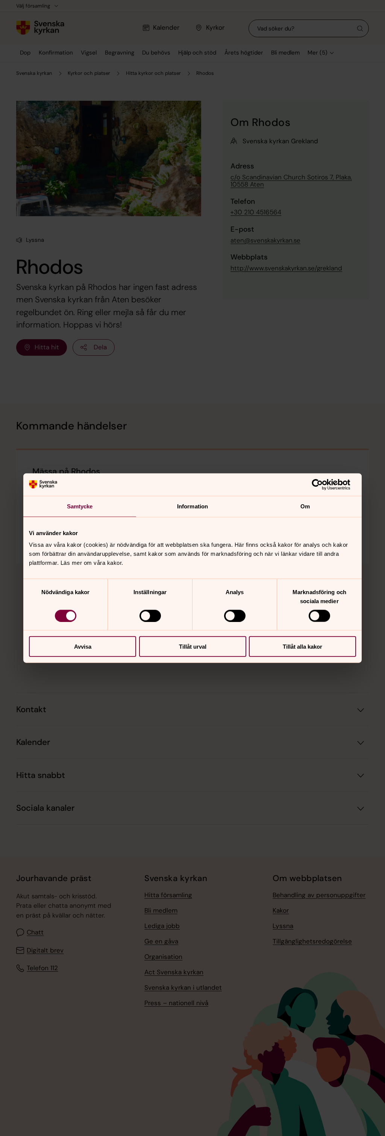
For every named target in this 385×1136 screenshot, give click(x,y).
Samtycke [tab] (80, 506)
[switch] (150, 616)
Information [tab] (192, 506)
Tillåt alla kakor (302, 646)
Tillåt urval (192, 646)
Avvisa (82, 646)
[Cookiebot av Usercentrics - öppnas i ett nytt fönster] (323, 484)
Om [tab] (305, 506)
